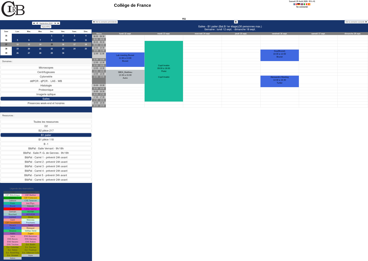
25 (86, 49)
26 (18, 53)
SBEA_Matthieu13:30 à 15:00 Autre (125, 75)
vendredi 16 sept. (279, 34)
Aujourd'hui (46, 26)
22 (52, 49)
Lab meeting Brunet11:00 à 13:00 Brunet (125, 58)
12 (18, 44)
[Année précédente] (34, 23)
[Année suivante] (58, 23)
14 (40, 44)
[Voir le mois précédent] (37, 23)
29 (52, 53)
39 (6, 53)
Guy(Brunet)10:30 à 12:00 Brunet (279, 54)
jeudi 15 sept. (241, 34)
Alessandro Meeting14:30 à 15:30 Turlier (280, 80)
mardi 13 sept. (163, 34)
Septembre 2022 (46, 23)
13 (29, 44)
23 (63, 49)
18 (86, 44)
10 (74, 40)
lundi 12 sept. (125, 34)
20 (29, 49)
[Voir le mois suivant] (55, 23)
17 (74, 44)
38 (6, 49)
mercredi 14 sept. (202, 34)
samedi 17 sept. (318, 34)
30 (63, 53)
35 (6, 36)
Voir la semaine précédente (106, 22)
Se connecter (302, 7)
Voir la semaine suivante (355, 22)
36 (6, 40)
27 (29, 53)
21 (40, 49)
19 (18, 49)
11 (86, 40)
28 (40, 53)
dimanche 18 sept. (353, 34)
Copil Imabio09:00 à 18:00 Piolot (163, 71)
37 (6, 44)
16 (63, 44)
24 (74, 49)
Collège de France (132, 5)
